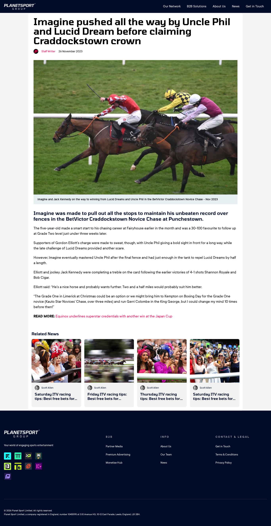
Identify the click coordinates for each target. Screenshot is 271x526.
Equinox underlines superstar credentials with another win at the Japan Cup (114, 316)
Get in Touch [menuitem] (255, 6)
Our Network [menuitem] (172, 6)
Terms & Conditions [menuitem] (226, 454)
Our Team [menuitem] (166, 454)
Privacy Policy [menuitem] (223, 462)
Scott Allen (47, 387)
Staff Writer (48, 51)
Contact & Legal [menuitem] (232, 436)
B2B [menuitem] (109, 436)
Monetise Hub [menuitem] (114, 462)
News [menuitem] (235, 6)
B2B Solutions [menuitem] (196, 6)
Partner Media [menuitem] (114, 446)
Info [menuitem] (164, 436)
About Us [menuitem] (219, 6)
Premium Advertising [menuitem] (118, 454)
